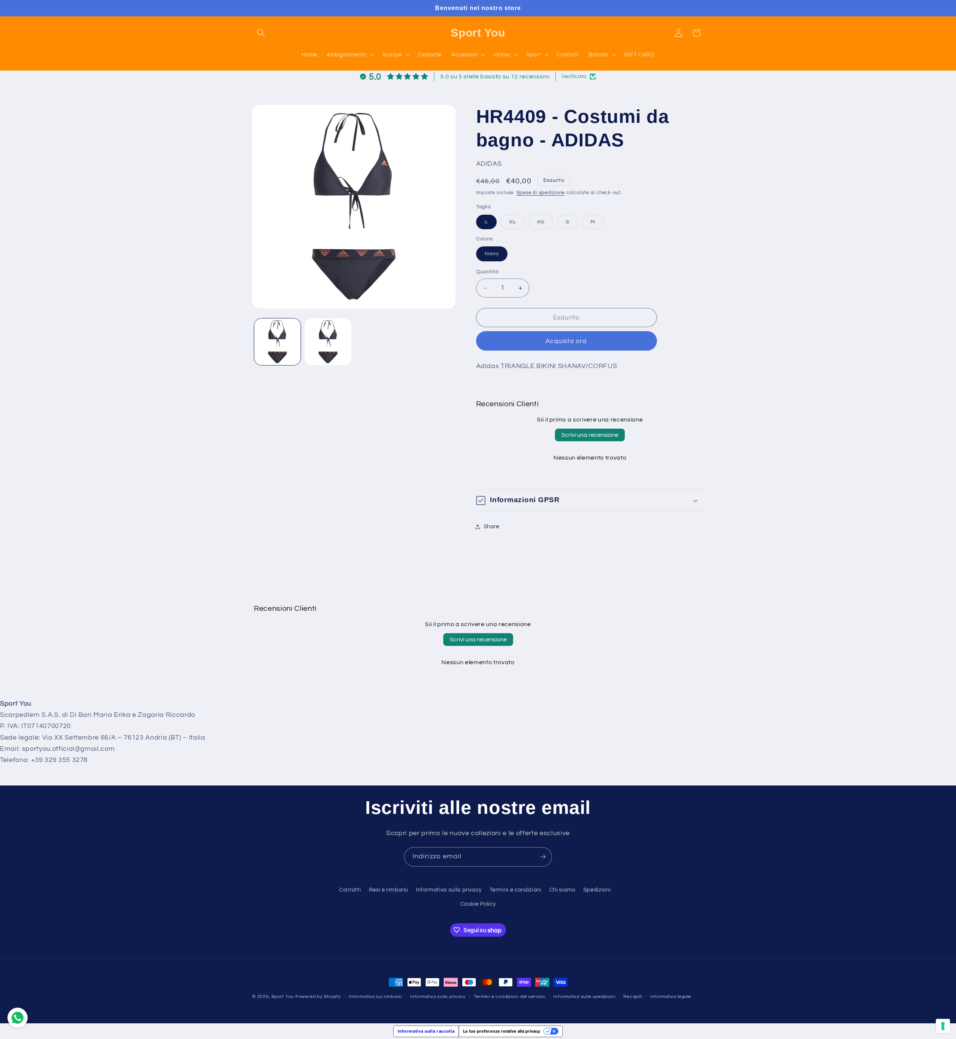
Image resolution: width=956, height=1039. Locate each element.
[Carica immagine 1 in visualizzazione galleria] (277, 341)
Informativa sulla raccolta (426, 1031)
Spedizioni (597, 890)
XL (517, 223)
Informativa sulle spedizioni (584, 996)
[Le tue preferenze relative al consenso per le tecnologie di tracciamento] (943, 1026)
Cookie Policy (478, 904)
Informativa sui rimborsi (375, 996)
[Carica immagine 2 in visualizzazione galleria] (328, 341)
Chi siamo (562, 890)
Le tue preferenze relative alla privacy (501, 1031)
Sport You (282, 996)
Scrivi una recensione (589, 435)
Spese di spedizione (540, 193)
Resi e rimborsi (388, 890)
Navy (496, 256)
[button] (261, 33)
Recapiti (632, 996)
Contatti (350, 890)
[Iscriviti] (543, 857)
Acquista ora (566, 341)
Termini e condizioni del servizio (510, 996)
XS (545, 223)
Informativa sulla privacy (449, 890)
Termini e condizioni (515, 890)
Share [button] (491, 527)
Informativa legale (670, 996)
